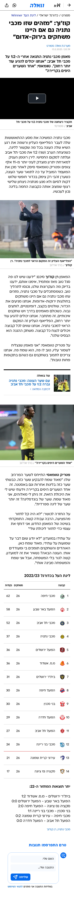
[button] (57, 5)
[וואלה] (37, 5)
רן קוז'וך (51, 829)
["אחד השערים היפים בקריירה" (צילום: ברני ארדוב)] (37, 436)
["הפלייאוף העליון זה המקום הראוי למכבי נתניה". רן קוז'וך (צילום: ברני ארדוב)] (37, 234)
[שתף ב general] (7, 5)
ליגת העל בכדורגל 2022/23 (47, 576)
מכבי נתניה (63, 829)
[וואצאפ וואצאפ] (14, 5)
